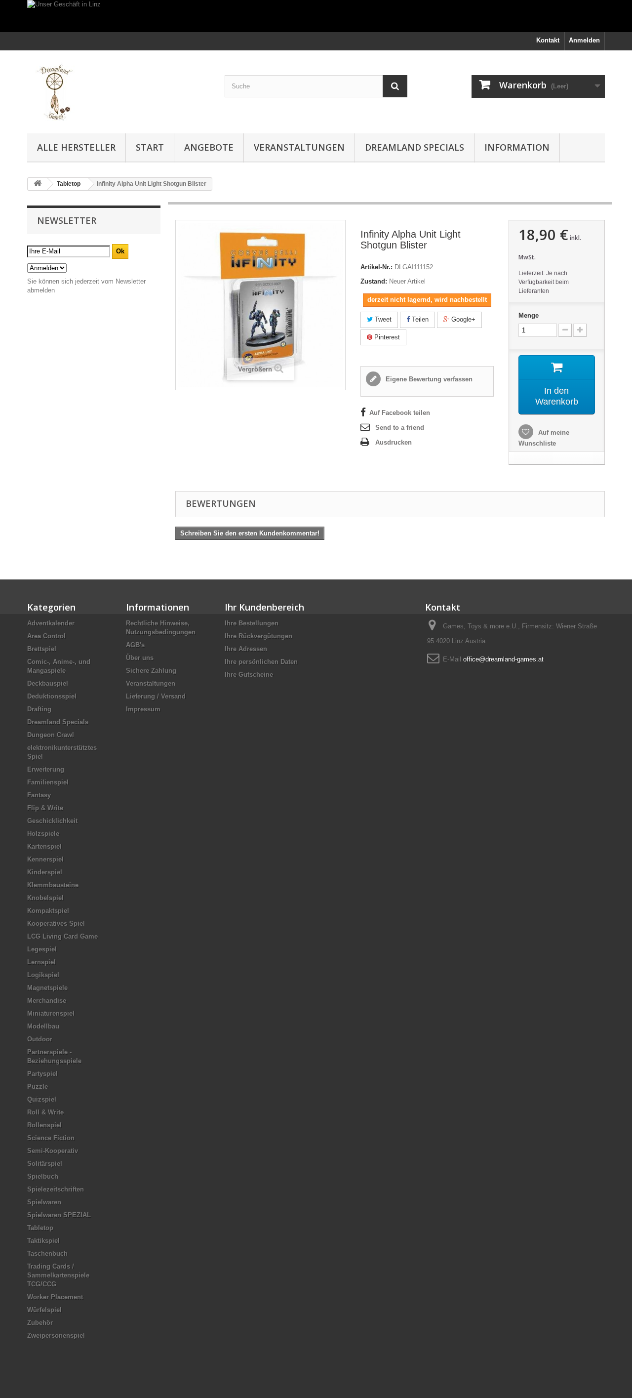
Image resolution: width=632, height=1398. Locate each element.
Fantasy (39, 795)
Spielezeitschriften (55, 1189)
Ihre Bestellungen (251, 623)
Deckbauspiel (47, 683)
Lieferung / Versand (156, 696)
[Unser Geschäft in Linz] (316, 16)
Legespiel (42, 949)
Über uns (140, 657)
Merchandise (46, 1000)
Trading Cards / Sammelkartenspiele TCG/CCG (58, 1275)
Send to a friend (399, 427)
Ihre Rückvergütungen (258, 636)
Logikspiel (43, 975)
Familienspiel (48, 782)
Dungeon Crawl (50, 735)
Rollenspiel (44, 1125)
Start (150, 147)
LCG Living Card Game (62, 936)
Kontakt (547, 40)
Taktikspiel (43, 1240)
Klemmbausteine (53, 885)
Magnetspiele (47, 987)
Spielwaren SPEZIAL (59, 1215)
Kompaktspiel (48, 910)
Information (517, 147)
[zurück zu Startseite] (37, 184)
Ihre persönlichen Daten (261, 661)
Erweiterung (45, 769)
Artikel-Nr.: (376, 267)
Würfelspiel (44, 1310)
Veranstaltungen (299, 147)
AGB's (135, 645)
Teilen (419, 319)
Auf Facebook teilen (399, 412)
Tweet (382, 319)
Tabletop (40, 1228)
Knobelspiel (45, 898)
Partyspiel (42, 1073)
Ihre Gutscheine (249, 674)
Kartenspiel (44, 846)
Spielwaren (44, 1202)
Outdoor (39, 1039)
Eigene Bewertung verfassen (428, 379)
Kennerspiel (45, 859)
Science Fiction (51, 1138)
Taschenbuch (47, 1253)
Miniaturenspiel (51, 1013)
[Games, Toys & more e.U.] (118, 89)
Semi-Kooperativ (52, 1150)
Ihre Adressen (246, 649)
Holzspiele (43, 833)
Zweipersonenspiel (56, 1335)
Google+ (462, 319)
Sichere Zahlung (151, 670)
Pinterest (386, 337)
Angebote (209, 147)
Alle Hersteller (76, 147)
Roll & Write (45, 1112)
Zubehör (40, 1322)
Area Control (46, 636)
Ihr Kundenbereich (264, 607)
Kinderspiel (44, 872)
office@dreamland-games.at (503, 659)
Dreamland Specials (414, 147)
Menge (528, 315)
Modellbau (43, 1026)
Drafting (39, 709)
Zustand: (373, 281)
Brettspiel (41, 649)
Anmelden (584, 40)
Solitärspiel (44, 1163)
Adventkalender (51, 623)
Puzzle (37, 1086)
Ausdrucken (393, 442)
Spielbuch (42, 1176)
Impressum (143, 709)
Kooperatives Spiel (56, 923)
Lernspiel (41, 962)
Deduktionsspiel (52, 696)
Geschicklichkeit (52, 820)
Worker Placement (55, 1297)
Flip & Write (45, 808)
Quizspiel (41, 1099)
